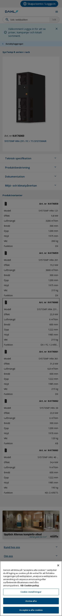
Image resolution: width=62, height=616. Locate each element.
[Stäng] (58, 565)
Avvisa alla (30, 601)
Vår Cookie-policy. (29, 585)
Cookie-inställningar (31, 591)
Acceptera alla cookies (31, 610)
